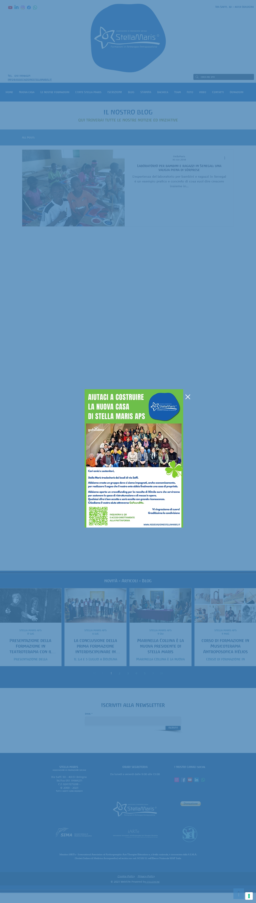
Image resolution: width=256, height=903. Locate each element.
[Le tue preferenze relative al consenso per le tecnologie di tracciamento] (249, 896)
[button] (187, 397)
